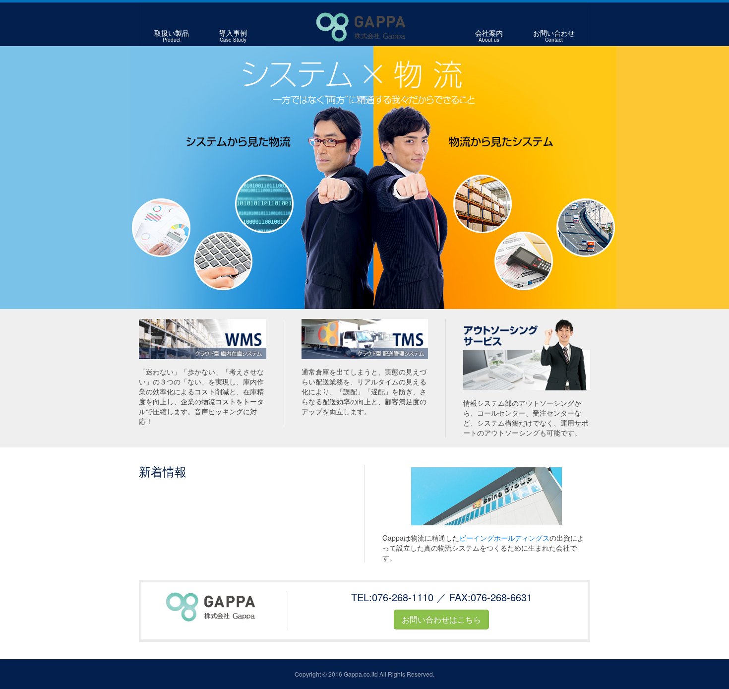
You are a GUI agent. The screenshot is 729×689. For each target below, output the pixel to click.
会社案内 (489, 35)
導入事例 (233, 35)
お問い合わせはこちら (441, 619)
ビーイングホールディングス (504, 538)
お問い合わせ (554, 35)
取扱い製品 (171, 35)
